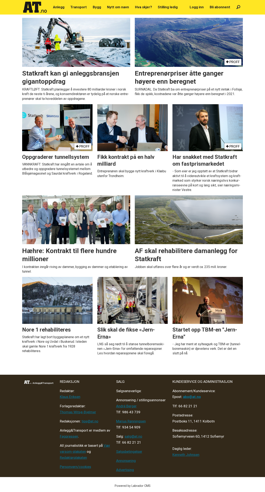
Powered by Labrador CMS (133, 486)
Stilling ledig (168, 7)
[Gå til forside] (35, 7)
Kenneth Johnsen (185, 455)
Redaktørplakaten (73, 457)
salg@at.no (133, 436)
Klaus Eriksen (70, 397)
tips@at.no (90, 421)
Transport (78, 7)
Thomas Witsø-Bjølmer (78, 412)
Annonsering (126, 461)
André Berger (126, 406)
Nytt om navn (118, 7)
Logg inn (197, 7)
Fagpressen (69, 436)
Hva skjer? (143, 7)
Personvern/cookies (75, 467)
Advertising (125, 470)
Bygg (97, 7)
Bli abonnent (220, 7)
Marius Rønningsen (131, 421)
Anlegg (58, 7)
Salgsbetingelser (129, 451)
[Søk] (238, 7)
